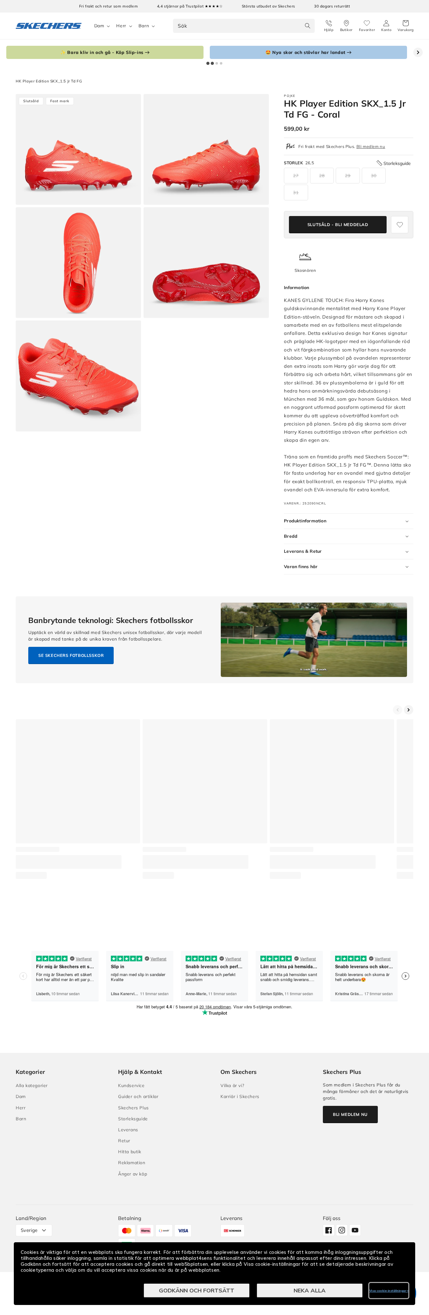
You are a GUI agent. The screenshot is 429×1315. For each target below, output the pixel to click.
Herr (121, 26)
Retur (124, 1140)
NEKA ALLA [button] (310, 1290)
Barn (143, 26)
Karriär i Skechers (239, 1096)
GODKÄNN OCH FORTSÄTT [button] (196, 1290)
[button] (405, 26)
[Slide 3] (216, 63)
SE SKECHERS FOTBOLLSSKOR (71, 655)
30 (374, 175)
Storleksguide (133, 1119)
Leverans (128, 1130)
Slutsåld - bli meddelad (337, 224)
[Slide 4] (221, 63)
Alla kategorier (32, 1085)
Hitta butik (129, 1151)
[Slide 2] (212, 63)
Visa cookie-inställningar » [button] (389, 1291)
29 (347, 175)
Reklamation (131, 1162)
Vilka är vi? (232, 1085)
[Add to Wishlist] (399, 224)
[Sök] (308, 26)
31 (296, 192)
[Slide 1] (207, 63)
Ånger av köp (132, 1174)
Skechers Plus (133, 1108)
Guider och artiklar (138, 1096)
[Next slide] (418, 52)
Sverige (29, 1230)
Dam (99, 26)
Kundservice (131, 1085)
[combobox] (243, 26)
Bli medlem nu (370, 146)
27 (296, 175)
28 (322, 175)
